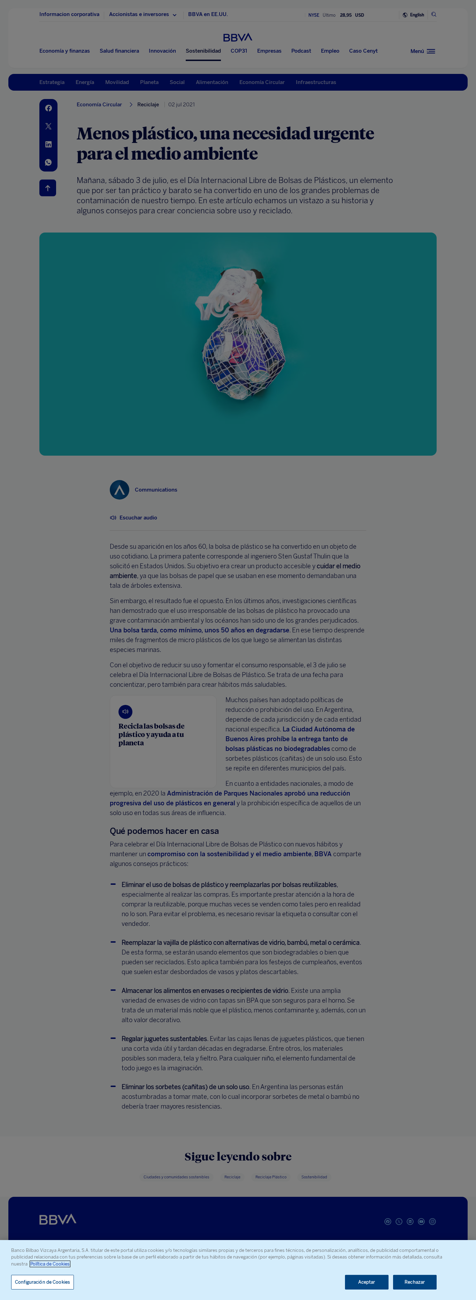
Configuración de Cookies (42, 1282)
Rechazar (415, 1282)
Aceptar (366, 1282)
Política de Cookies (50, 1264)
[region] (238, 1270)
